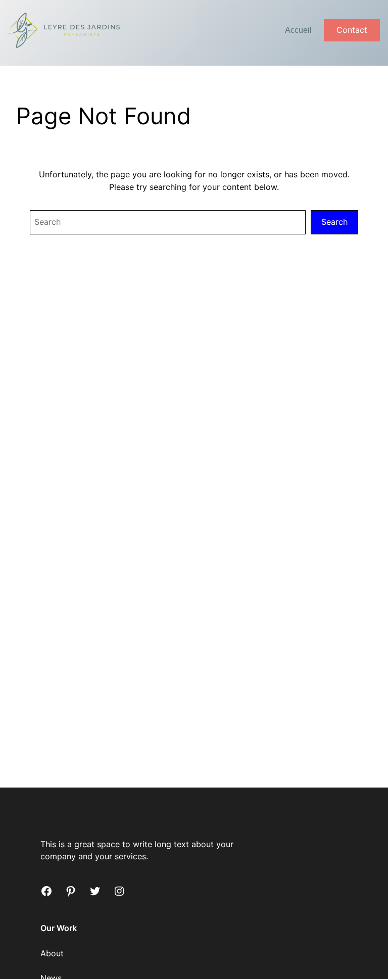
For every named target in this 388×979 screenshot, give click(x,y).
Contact (351, 30)
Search (334, 222)
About (52, 953)
